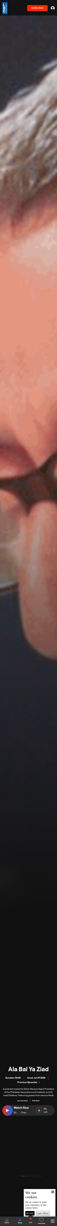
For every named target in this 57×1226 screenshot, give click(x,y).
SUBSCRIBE (37, 8)
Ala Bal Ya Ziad (28, 1069)
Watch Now (21, 1107)
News (20, 1223)
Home (7, 1222)
